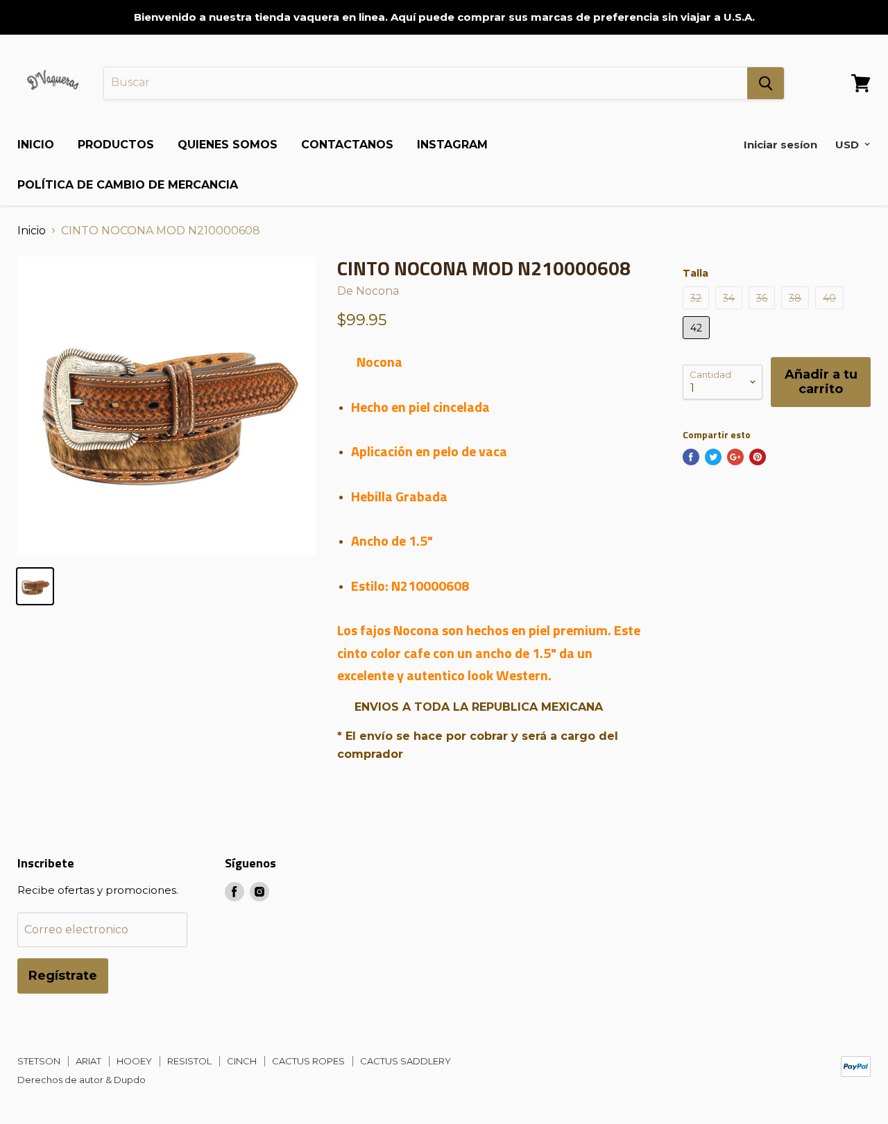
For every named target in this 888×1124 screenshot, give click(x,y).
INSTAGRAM (452, 144)
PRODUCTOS (116, 144)
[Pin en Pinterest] (757, 457)
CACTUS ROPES (308, 1060)
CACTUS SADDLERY (405, 1060)
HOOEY (134, 1060)
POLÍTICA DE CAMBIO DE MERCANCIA (127, 184)
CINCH (242, 1060)
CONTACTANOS (347, 144)
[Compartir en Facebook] (691, 457)
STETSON (38, 1060)
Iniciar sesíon (780, 144)
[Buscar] (765, 83)
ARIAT (88, 1060)
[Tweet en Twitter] (713, 457)
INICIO (35, 144)
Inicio (31, 231)
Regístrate (62, 975)
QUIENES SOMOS (228, 144)
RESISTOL (189, 1060)
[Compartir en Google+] (735, 457)
